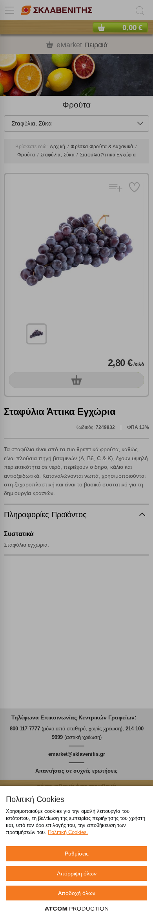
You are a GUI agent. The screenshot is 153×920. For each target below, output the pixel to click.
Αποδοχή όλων (76, 893)
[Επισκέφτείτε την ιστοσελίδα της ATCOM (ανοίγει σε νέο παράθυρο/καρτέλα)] (76, 909)
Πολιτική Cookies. (68, 832)
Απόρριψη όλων (77, 873)
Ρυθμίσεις (77, 853)
